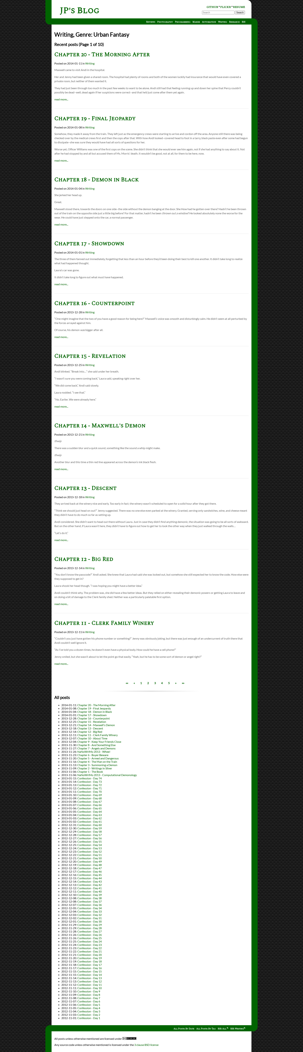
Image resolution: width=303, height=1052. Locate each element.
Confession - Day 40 (89, 891)
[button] (127, 683)
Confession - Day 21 (89, 951)
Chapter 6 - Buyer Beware (92, 755)
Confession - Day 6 (88, 1001)
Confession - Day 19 (89, 958)
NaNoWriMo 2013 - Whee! (93, 751)
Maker (196, 22)
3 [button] (155, 683)
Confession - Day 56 (89, 838)
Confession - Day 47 (89, 868)
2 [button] (148, 683)
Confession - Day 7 (88, 998)
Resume (239, 7)
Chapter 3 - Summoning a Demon (97, 765)
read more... (61, 99)
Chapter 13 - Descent (85, 488)
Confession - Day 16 (89, 968)
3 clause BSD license (146, 1044)
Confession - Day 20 (89, 954)
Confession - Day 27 (89, 931)
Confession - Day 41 (89, 888)
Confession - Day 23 (89, 944)
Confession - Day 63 (89, 815)
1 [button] (141, 683)
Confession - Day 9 (88, 991)
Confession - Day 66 (89, 805)
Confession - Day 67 (89, 801)
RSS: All (222, 1028)
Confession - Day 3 (88, 1011)
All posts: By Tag (206, 1028)
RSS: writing (237, 1028)
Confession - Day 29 (89, 924)
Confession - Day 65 (89, 808)
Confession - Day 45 (89, 874)
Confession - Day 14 (89, 974)
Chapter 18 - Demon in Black (96, 179)
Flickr (225, 7)
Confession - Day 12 (89, 981)
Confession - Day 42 (89, 884)
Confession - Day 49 (89, 861)
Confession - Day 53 (89, 848)
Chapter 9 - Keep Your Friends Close (99, 741)
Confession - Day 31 (89, 918)
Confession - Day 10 (89, 988)
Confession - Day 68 (89, 798)
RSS (243, 22)
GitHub (212, 7)
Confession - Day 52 (89, 851)
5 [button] (169, 683)
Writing (222, 22)
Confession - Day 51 (89, 854)
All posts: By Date (184, 1028)
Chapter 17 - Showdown (89, 243)
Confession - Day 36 (89, 904)
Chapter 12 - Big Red (83, 559)
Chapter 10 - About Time (92, 738)
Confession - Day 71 (89, 788)
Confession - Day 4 (88, 1008)
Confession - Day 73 (89, 781)
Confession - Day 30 (89, 921)
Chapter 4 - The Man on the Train (97, 761)
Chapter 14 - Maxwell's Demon (100, 425)
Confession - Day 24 (89, 941)
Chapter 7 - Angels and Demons (96, 748)
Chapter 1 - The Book (90, 771)
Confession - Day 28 (89, 928)
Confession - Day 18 (89, 961)
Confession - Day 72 (89, 785)
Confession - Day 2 (88, 1014)
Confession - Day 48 (89, 864)
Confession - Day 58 (89, 831)
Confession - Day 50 (89, 858)
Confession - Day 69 (89, 795)
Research (234, 22)
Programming (182, 22)
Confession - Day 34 (89, 908)
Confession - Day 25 (89, 938)
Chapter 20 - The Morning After (102, 54)
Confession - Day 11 (89, 984)
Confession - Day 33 (89, 911)
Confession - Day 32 (89, 914)
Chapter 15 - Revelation (90, 356)
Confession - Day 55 (89, 841)
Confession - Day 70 (89, 791)
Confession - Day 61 (89, 821)
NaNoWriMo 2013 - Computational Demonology (107, 775)
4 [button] (162, 683)
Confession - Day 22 (89, 948)
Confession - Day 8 (88, 994)
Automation (209, 22)
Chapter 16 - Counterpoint (94, 303)
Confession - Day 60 (89, 824)
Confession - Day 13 (89, 978)
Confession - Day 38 (89, 898)
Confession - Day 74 (89, 778)
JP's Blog (79, 10)
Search (240, 12)
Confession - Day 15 (89, 971)
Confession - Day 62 (89, 818)
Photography (165, 22)
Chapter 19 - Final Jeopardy (95, 118)
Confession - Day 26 (89, 934)
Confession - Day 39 (89, 894)
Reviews (150, 22)
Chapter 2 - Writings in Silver (94, 768)
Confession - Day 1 (88, 1018)
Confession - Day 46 (89, 871)
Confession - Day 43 (89, 881)
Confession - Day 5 (88, 1004)
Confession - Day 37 (89, 901)
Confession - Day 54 (89, 844)
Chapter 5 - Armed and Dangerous (98, 758)
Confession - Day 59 (89, 828)
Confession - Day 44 (89, 878)
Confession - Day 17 (89, 964)
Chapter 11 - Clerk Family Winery (104, 623)
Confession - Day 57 (89, 834)
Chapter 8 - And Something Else (96, 745)
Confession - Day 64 (89, 811)
